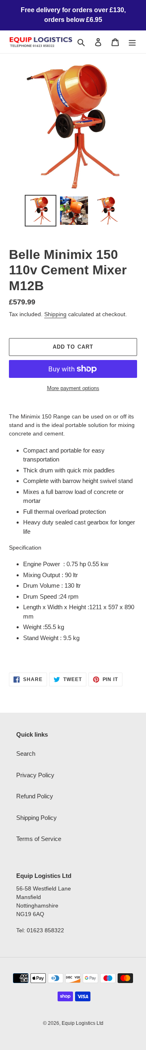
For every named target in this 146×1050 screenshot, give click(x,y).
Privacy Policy (35, 775)
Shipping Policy (36, 817)
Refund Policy (34, 796)
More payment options (73, 388)
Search (25, 753)
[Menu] (132, 42)
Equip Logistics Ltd (82, 1023)
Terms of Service (38, 838)
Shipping (55, 314)
